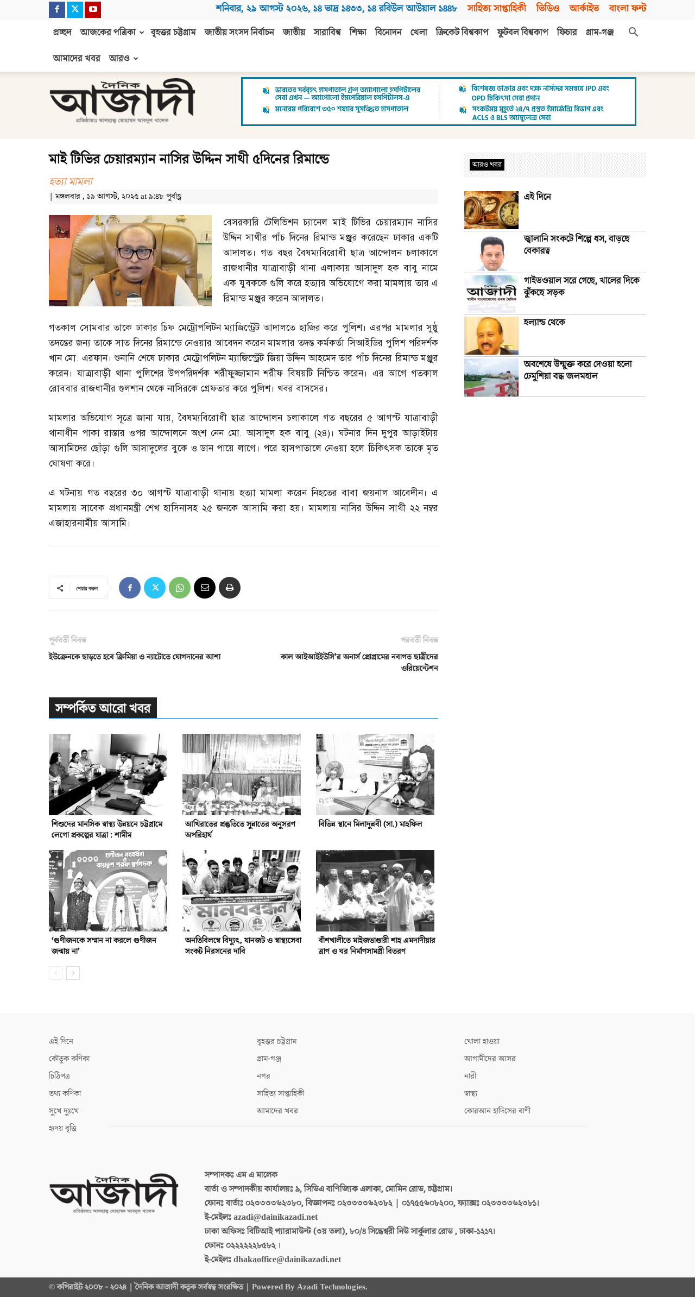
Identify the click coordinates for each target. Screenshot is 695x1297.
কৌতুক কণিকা (69, 1059)
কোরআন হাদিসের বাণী (497, 1111)
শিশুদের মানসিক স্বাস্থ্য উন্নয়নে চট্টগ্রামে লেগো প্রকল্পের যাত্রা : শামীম (107, 830)
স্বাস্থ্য (470, 1093)
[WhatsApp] (180, 588)
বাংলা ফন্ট (627, 8)
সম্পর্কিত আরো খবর (102, 708)
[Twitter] (75, 10)
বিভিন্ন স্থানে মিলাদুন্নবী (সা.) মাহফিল (370, 824)
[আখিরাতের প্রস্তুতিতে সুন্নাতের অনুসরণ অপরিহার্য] (243, 774)
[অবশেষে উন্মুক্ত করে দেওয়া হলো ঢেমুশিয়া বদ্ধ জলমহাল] (491, 377)
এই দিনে (537, 197)
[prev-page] (55, 973)
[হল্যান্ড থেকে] (491, 336)
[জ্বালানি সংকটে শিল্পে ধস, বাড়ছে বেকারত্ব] (491, 252)
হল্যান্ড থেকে (544, 322)
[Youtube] (93, 10)
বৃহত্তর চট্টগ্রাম (173, 32)
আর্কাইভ (584, 8)
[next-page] (73, 973)
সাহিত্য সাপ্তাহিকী (496, 8)
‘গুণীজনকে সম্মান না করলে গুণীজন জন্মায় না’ (104, 946)
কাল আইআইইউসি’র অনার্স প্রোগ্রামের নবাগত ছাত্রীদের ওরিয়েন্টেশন (359, 662)
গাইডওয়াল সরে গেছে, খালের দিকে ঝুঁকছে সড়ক (582, 286)
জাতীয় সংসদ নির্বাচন (239, 32)
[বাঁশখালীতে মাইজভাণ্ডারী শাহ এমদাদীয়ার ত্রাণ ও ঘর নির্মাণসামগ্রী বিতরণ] (377, 890)
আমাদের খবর (76, 58)
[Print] (230, 588)
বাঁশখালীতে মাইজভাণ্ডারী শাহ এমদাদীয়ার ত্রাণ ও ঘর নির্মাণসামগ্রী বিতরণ (377, 946)
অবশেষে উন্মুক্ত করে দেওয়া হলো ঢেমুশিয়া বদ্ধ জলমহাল (578, 370)
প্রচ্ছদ (62, 32)
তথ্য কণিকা (65, 1093)
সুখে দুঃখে (64, 1111)
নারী (470, 1076)
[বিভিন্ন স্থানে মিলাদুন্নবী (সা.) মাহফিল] (377, 774)
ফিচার (567, 32)
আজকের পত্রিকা (108, 32)
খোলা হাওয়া (482, 1041)
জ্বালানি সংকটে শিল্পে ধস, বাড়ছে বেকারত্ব (577, 244)
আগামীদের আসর (490, 1059)
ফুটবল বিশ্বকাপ (522, 32)
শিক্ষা (358, 32)
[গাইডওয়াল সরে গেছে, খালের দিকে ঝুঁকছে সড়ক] (491, 294)
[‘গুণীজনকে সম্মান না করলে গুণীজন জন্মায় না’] (110, 890)
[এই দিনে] (491, 210)
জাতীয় (294, 32)
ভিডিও (547, 8)
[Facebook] (57, 10)
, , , (336, 8)
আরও (119, 58)
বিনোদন (388, 32)
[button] (633, 33)
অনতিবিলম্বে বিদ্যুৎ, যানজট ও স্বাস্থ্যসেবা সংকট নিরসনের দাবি (243, 946)
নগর (263, 1076)
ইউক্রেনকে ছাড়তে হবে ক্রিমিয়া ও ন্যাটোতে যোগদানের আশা (134, 657)
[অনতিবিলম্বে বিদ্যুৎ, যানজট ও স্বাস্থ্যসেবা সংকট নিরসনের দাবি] (243, 890)
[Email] (205, 588)
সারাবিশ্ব (327, 32)
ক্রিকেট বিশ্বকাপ (462, 32)
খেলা (418, 32)
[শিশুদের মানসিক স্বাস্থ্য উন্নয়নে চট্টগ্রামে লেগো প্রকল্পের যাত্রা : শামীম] (110, 774)
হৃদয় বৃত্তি (63, 1128)
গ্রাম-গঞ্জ (600, 32)
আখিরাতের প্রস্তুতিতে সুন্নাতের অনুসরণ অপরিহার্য (240, 830)
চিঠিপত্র (59, 1076)
